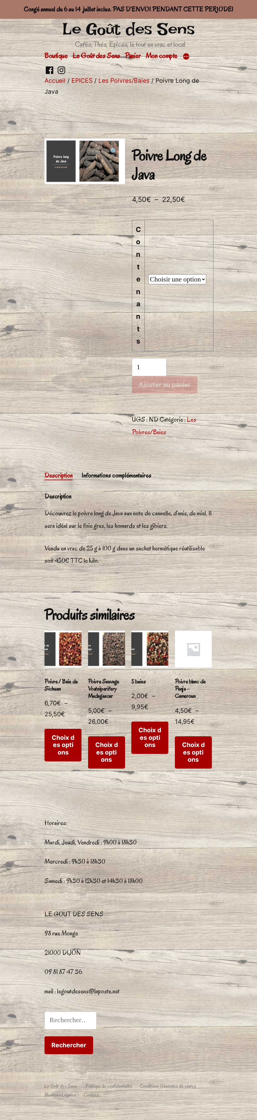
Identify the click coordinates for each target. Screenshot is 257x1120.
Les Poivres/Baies (123, 80)
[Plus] (186, 56)
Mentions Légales (60, 1095)
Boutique (56, 55)
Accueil (55, 80)
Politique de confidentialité (109, 1086)
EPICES (81, 80)
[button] (114, 151)
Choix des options (63, 745)
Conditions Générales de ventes (168, 1086)
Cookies (91, 1095)
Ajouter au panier (165, 384)
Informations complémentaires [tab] (116, 475)
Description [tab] (59, 475)
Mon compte (161, 55)
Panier (132, 55)
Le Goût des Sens (128, 29)
